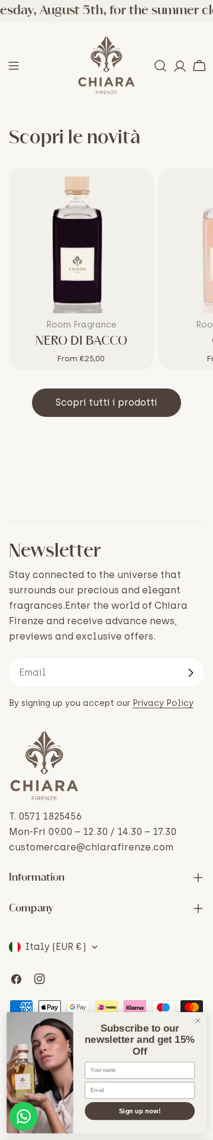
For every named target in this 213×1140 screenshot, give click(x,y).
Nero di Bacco (81, 341)
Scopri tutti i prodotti (106, 402)
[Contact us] (23, 1116)
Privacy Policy (163, 703)
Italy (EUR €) (55, 946)
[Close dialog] (198, 1021)
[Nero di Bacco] (81, 240)
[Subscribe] (190, 672)
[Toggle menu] (13, 66)
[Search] (160, 66)
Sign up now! (140, 1111)
